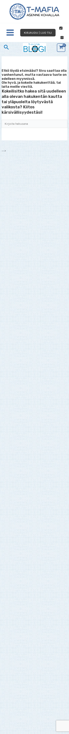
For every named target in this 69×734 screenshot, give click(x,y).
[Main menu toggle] (10, 32)
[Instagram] (62, 37)
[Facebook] (61, 28)
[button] (38, 32)
